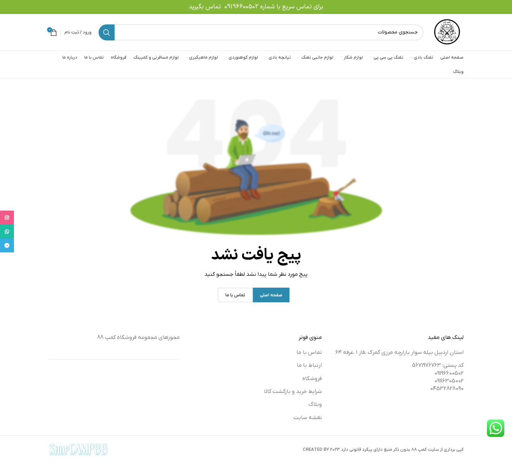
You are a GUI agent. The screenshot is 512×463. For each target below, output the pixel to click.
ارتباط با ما (309, 365)
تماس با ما (309, 352)
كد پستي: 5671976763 (438, 365)
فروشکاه (312, 378)
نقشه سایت (308, 417)
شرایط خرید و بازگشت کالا (293, 391)
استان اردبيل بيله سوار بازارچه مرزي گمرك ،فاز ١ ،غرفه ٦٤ (399, 352)
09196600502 (241, 7)
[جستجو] (107, 32)
